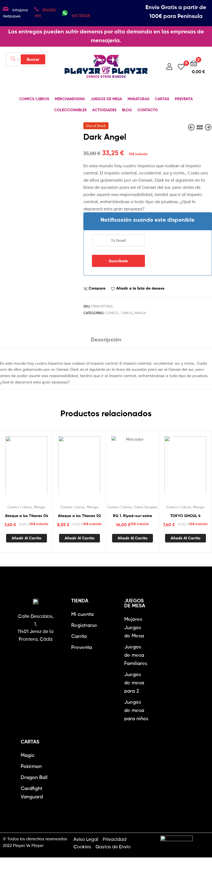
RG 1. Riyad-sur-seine (132, 515)
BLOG (127, 109)
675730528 (81, 15)
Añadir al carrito (26, 538)
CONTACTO (147, 109)
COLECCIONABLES (70, 109)
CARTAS (162, 98)
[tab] (106, 341)
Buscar (33, 59)
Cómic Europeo (145, 507)
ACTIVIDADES (104, 109)
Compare (97, 288)
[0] (181, 66)
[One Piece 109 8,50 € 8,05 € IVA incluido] (191, 127)
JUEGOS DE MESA (106, 98)
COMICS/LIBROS (34, 98)
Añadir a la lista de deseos (140, 288)
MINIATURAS (138, 98)
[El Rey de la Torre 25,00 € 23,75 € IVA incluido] (208, 127)
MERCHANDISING (70, 98)
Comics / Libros (118, 313)
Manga (140, 313)
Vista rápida (40, 468)
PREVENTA (184, 98)
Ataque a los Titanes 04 (26, 515)
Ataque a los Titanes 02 (79, 515)
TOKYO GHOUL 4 (185, 515)
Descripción (106, 339)
